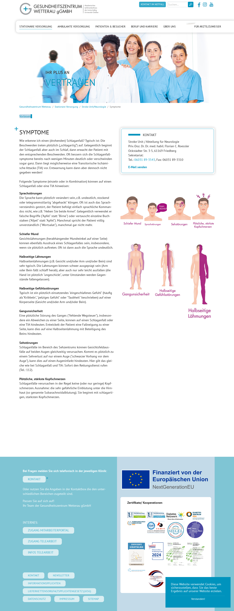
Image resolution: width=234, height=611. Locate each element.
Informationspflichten (44, 583)
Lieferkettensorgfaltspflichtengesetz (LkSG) (59, 591)
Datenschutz (37, 599)
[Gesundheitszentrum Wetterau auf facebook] (198, 4)
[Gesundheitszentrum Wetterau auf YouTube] (211, 4)
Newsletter (61, 575)
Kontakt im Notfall (152, 4)
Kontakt (34, 479)
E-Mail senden (137, 167)
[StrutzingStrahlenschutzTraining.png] (156, 579)
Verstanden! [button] (198, 599)
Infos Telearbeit (40, 552)
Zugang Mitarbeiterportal (48, 530)
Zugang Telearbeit (42, 541)
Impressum (66, 599)
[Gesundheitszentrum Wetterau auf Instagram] (205, 4)
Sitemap (93, 599)
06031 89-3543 (144, 160)
